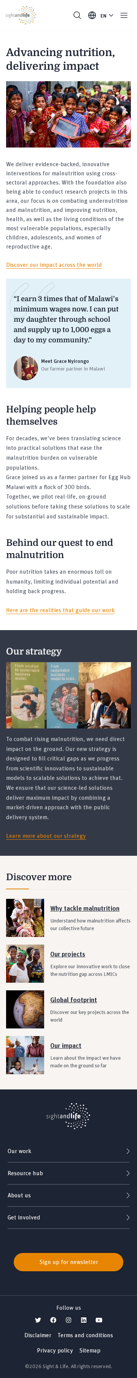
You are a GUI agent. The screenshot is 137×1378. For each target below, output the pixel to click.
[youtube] (99, 1320)
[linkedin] (84, 1320)
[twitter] (38, 1320)
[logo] (68, 1111)
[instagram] (68, 1320)
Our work (19, 1151)
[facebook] (53, 1320)
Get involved (24, 1217)
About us (19, 1195)
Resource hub (25, 1173)
